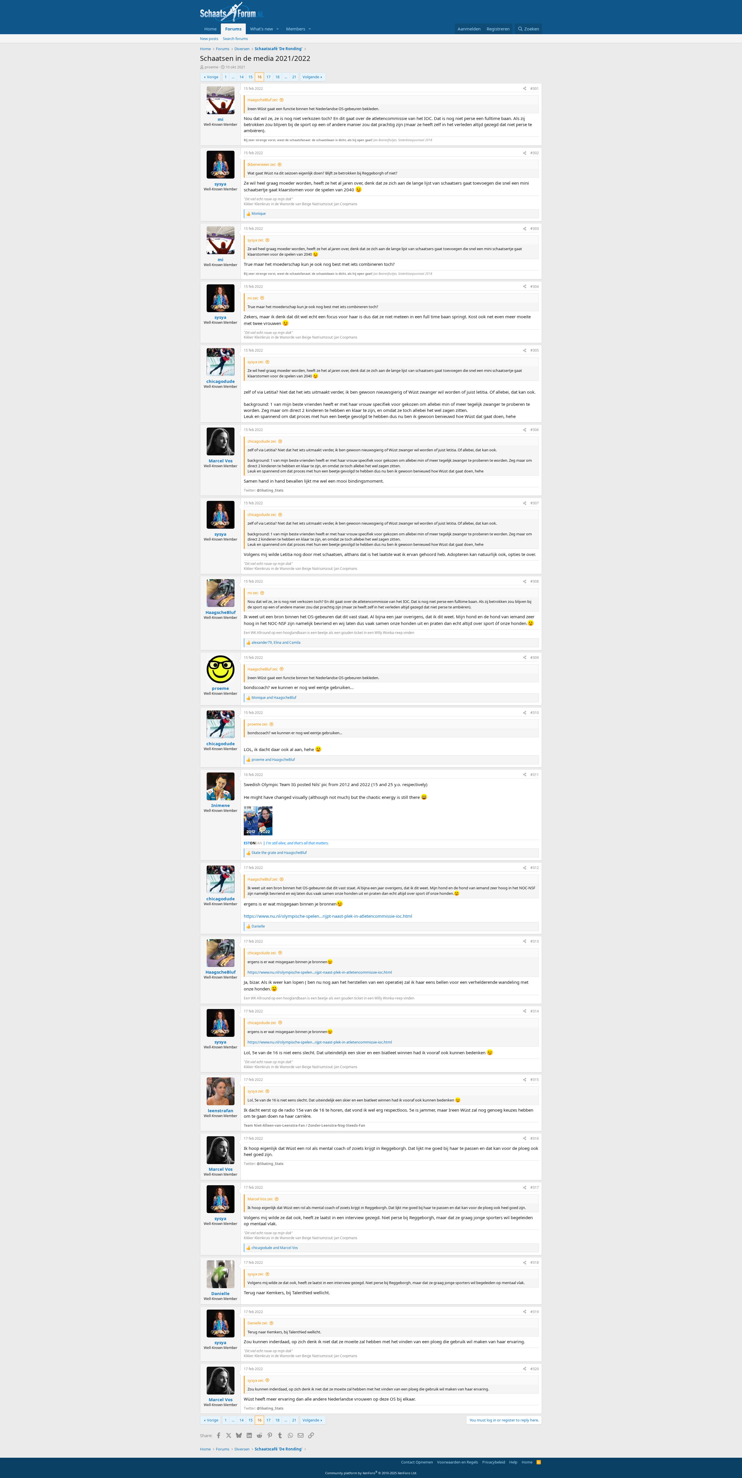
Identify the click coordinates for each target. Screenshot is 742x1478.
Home (210, 29)
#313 (534, 941)
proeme (211, 67)
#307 (534, 503)
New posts (209, 38)
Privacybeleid (493, 1462)
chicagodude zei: (262, 441)
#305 (534, 350)
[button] (278, 28)
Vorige (212, 76)
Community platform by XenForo (371, 1473)
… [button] (233, 76)
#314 (534, 1011)
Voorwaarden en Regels (457, 1462)
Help (513, 1462)
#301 (534, 88)
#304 (534, 286)
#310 (534, 712)
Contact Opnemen (417, 1462)
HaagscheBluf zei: (263, 99)
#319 (534, 1311)
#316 (534, 1138)
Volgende (311, 76)
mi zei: (253, 298)
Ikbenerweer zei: (262, 164)
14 (241, 76)
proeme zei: (258, 724)
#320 (534, 1368)
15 (250, 76)
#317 (534, 1187)
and (274, 697)
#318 (534, 1262)
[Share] (524, 89)
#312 (534, 867)
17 (268, 76)
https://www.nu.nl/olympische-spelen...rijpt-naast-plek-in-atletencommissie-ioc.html (328, 916)
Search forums (235, 38)
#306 (534, 429)
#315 (534, 1079)
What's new (261, 29)
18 (277, 76)
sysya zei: (255, 240)
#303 (534, 228)
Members (295, 29)
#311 (534, 774)
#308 (534, 581)
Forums (233, 29)
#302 (534, 152)
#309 (534, 657)
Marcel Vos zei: (260, 1198)
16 (259, 76)
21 (294, 76)
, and (276, 642)
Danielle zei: (258, 1323)
